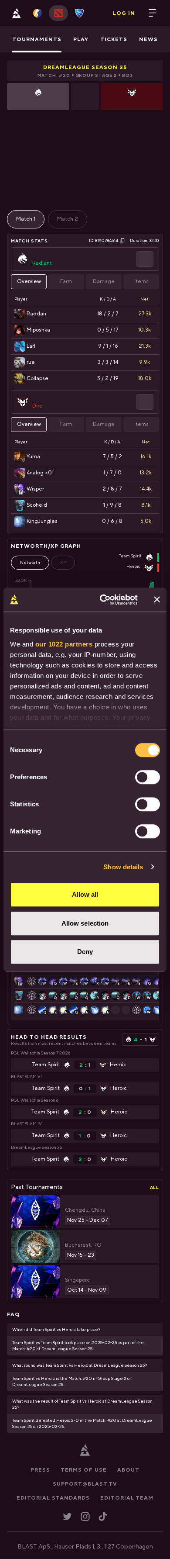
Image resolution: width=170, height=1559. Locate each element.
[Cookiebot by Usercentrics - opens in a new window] (103, 599)
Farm (66, 281)
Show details (123, 867)
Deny (85, 951)
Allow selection (85, 923)
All (154, 1187)
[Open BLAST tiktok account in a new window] (103, 1516)
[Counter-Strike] (37, 13)
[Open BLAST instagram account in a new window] (85, 1516)
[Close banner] (157, 600)
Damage (104, 281)
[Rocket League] (79, 13)
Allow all (85, 894)
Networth (30, 562)
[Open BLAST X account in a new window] (67, 1516)
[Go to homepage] (16, 13)
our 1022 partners (64, 644)
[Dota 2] (58, 13)
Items (141, 281)
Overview (29, 281)
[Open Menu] (152, 13)
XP (63, 562)
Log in (124, 13)
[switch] (147, 777)
